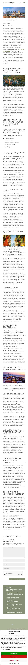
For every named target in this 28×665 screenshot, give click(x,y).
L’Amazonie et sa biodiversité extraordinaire (12, 602)
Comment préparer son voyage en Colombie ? (13, 610)
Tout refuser (14, 656)
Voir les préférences (14, 660)
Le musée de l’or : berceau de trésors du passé (15, 595)
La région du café (10, 600)
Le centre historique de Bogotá (13, 597)
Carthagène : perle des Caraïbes (13, 598)
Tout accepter (14, 653)
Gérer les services (6, 649)
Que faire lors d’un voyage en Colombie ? (15, 604)
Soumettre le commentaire (17, 578)
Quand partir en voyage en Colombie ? (14, 612)
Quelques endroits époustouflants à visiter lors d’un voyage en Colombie (14, 608)
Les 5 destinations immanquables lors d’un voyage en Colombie (15, 593)
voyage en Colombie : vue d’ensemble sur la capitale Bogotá (14, 590)
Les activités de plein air (11, 605)
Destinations (6, 23)
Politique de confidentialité (14, 663)
